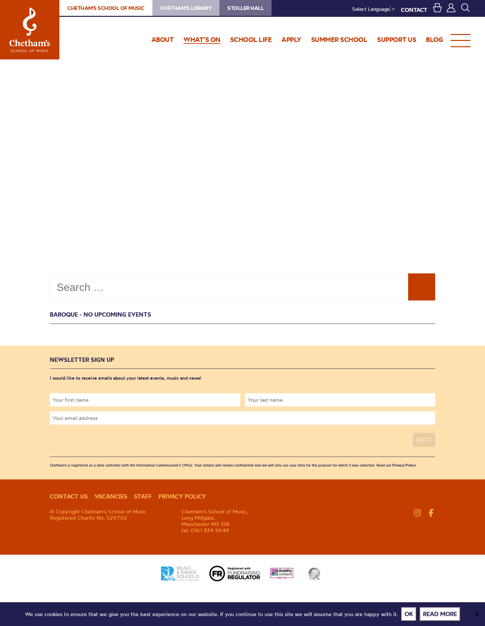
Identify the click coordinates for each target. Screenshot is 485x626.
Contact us (69, 496)
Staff (143, 496)
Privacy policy (182, 496)
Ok (408, 614)
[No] (476, 614)
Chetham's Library (186, 8)
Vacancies (110, 496)
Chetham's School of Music (29, 29)
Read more (440, 614)
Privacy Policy (404, 465)
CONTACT (414, 9)
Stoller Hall (245, 8)
